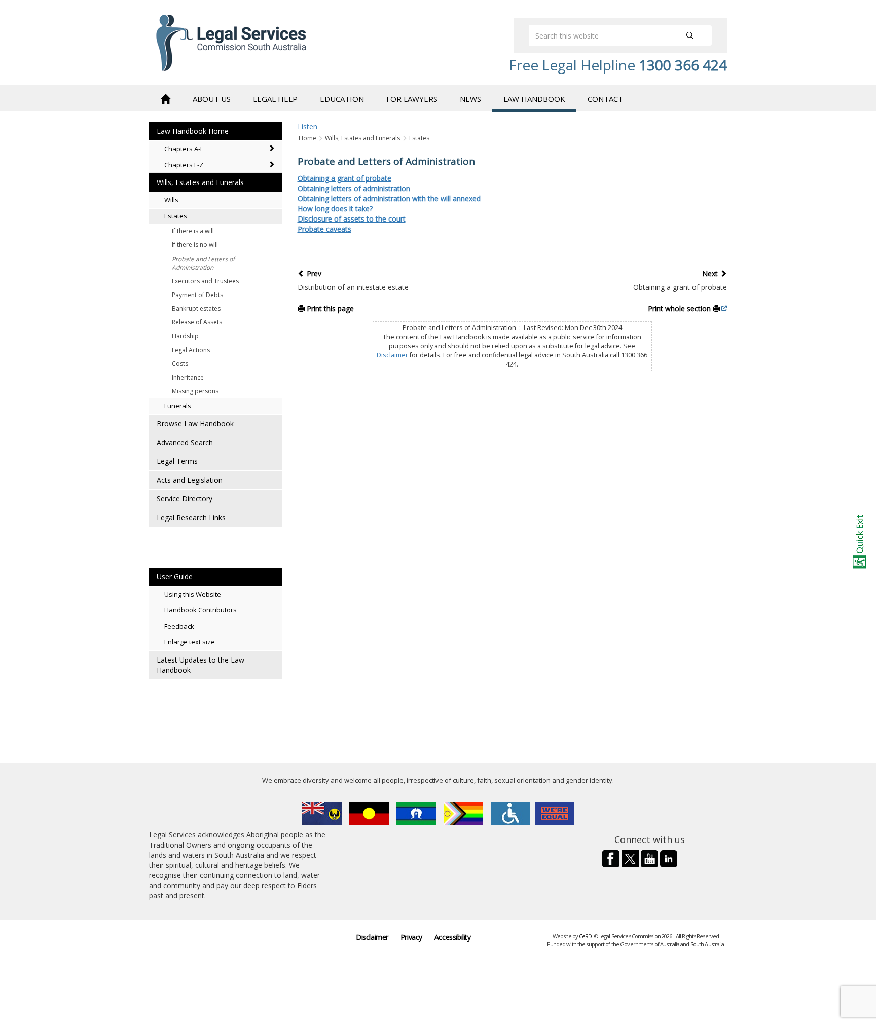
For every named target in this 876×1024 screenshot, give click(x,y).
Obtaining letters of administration (354, 188)
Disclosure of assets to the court (352, 219)
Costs (180, 363)
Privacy (411, 937)
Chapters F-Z (183, 164)
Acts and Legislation (190, 480)
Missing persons (195, 391)
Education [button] (342, 99)
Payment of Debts (197, 294)
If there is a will (193, 231)
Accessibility (452, 937)
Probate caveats (324, 229)
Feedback (179, 626)
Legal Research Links (191, 517)
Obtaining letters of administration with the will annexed (389, 198)
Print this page (329, 308)
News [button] (470, 99)
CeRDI (586, 936)
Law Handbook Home (193, 131)
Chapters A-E (184, 148)
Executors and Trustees (205, 281)
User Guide (175, 576)
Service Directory (184, 498)
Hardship (185, 336)
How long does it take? (335, 208)
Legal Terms (177, 461)
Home (308, 138)
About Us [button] (212, 99)
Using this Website (192, 594)
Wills (171, 199)
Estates (175, 216)
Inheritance (188, 377)
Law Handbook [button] (534, 99)
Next (711, 273)
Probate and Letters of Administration (203, 263)
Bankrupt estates (196, 308)
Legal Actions (191, 350)
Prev (313, 273)
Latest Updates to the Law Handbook (200, 665)
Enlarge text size (189, 641)
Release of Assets (197, 322)
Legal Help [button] (275, 99)
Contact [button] (605, 99)
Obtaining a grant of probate (344, 178)
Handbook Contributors (200, 609)
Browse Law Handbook (195, 423)
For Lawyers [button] (411, 99)
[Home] (165, 98)
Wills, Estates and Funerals (200, 182)
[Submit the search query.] (690, 35)
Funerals (177, 405)
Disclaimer (392, 355)
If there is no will (195, 244)
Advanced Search (185, 442)
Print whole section (680, 308)
